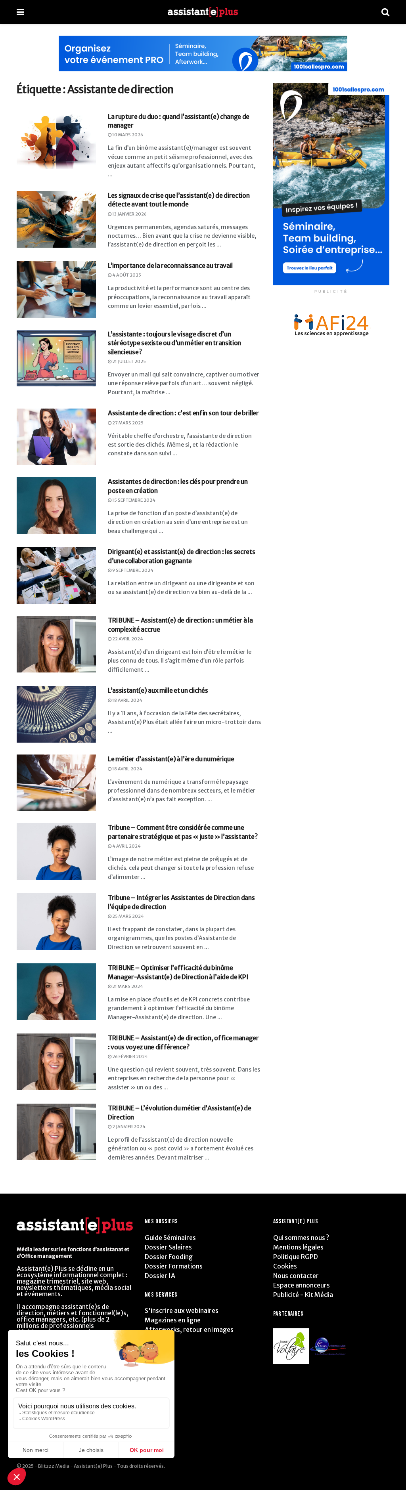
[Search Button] (385, 12)
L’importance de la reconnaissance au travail (170, 265)
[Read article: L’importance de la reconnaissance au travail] (56, 289)
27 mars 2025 (127, 423)
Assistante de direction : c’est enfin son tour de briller (183, 413)
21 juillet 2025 (128, 361)
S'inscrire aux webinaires (181, 1310)
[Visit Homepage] (203, 12)
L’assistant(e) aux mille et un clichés (158, 690)
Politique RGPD (295, 1257)
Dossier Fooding (169, 1257)
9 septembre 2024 (132, 570)
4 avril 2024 (126, 846)
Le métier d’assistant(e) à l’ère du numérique (171, 759)
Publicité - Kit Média (303, 1295)
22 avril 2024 (127, 639)
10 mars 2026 (127, 135)
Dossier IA (160, 1276)
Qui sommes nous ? (301, 1238)
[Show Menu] (20, 12)
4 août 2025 (126, 275)
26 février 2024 (129, 1056)
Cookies (285, 1266)
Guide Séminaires (170, 1238)
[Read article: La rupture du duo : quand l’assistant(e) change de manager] (56, 140)
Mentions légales (298, 1247)
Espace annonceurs (301, 1285)
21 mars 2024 (127, 986)
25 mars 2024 (127, 916)
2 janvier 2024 (128, 1126)
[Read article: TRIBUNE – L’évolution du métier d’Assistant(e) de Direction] (56, 1132)
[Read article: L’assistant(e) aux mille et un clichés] (56, 714)
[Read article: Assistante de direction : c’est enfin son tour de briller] (56, 437)
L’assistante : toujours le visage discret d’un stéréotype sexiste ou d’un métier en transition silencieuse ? (174, 343)
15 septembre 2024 (133, 500)
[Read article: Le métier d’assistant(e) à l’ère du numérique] (56, 783)
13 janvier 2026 (129, 214)
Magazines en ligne (173, 1320)
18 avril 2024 (126, 700)
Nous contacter (296, 1276)
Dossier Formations (174, 1266)
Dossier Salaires (168, 1247)
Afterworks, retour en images (189, 1329)
